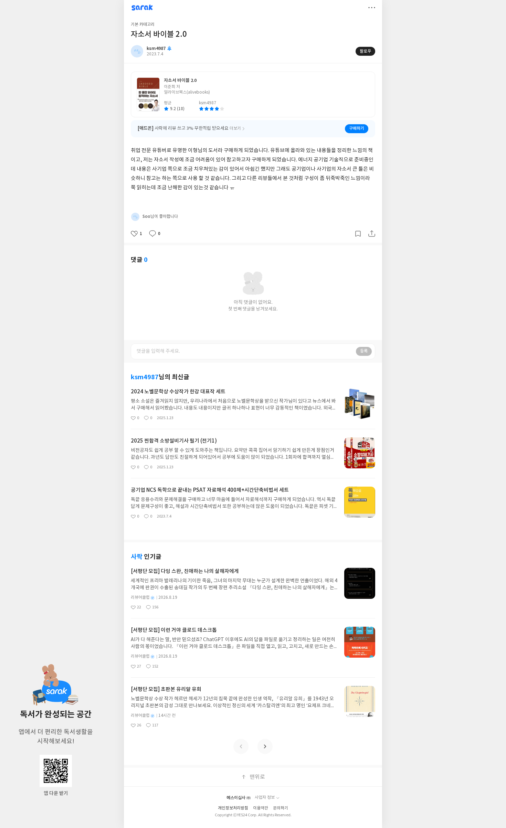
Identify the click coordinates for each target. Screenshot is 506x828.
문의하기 (280, 808)
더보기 (371, 7)
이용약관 (260, 808)
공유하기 (371, 233)
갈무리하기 (358, 233)
